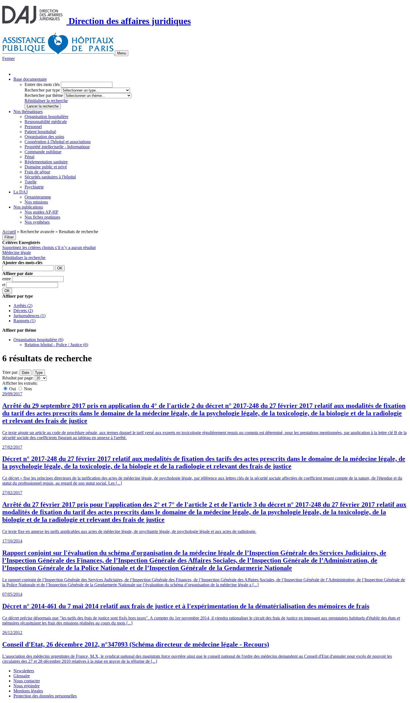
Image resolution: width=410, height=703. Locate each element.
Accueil (9, 231)
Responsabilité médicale (46, 121)
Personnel (33, 126)
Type (39, 372)
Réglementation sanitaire (46, 161)
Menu (121, 53)
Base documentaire (30, 79)
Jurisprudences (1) (29, 315)
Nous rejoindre (26, 685)
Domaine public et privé (46, 166)
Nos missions (36, 202)
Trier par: (10, 372)
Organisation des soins (44, 136)
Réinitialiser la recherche (46, 100)
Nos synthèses (37, 222)
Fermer (8, 58)
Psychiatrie (34, 187)
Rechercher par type (42, 90)
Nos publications (28, 207)
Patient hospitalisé (40, 131)
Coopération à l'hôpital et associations (58, 141)
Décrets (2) (23, 310)
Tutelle (31, 182)
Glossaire (21, 675)
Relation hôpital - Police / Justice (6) (56, 344)
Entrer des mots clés (42, 84)
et (4, 284)
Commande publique (43, 151)
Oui (12, 388)
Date (25, 372)
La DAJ (20, 192)
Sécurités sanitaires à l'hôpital (50, 176)
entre (7, 278)
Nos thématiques (28, 111)
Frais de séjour (37, 171)
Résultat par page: (18, 378)
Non (27, 388)
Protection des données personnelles (45, 696)
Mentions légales (28, 690)
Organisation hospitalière (46, 116)
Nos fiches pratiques (42, 217)
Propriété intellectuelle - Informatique (57, 146)
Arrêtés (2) (22, 305)
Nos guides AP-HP (41, 212)
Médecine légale (16, 252)
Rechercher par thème (44, 95)
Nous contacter (26, 680)
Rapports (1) (24, 320)
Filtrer (9, 237)
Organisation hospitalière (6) (38, 339)
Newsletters (23, 670)
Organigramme (38, 197)
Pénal (29, 156)
